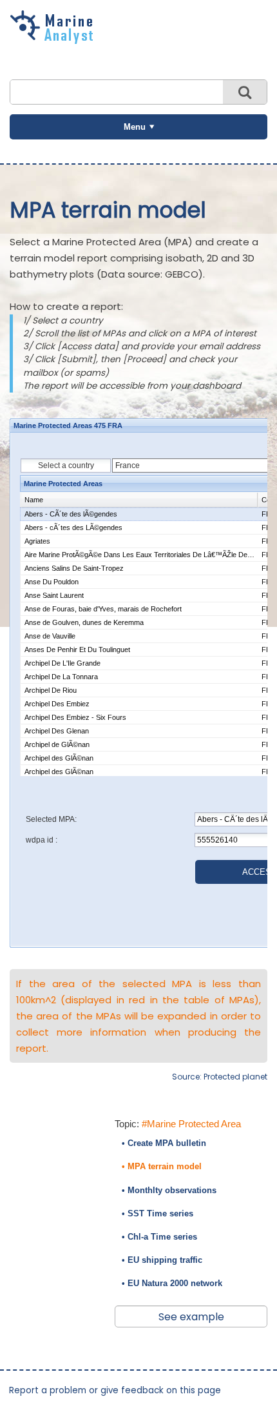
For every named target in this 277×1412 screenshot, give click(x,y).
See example (191, 1316)
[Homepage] (55, 39)
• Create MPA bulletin (164, 1143)
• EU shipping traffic (162, 1260)
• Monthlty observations (169, 1190)
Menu (135, 127)
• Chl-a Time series (159, 1237)
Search (245, 92)
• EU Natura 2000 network (172, 1283)
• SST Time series (157, 1213)
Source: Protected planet (219, 1076)
